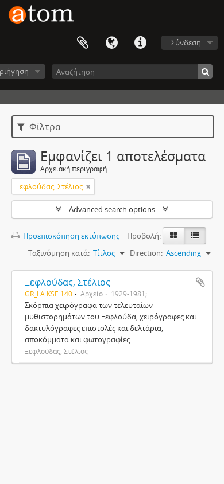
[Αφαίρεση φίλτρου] (88, 186)
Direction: (146, 253)
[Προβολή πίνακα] (195, 235)
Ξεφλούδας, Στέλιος (67, 282)
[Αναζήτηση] (205, 71)
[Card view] (173, 235)
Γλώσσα (111, 43)
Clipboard (82, 43)
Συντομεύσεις (140, 43)
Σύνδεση (186, 42)
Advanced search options (112, 209)
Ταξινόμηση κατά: (59, 253)
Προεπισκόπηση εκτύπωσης (70, 236)
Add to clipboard (200, 282)
